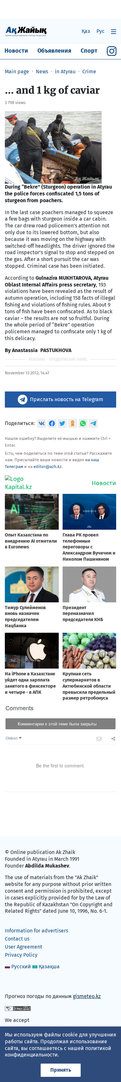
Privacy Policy (21, 955)
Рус (100, 31)
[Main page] (26, 31)
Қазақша (49, 966)
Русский (21, 966)
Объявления (54, 50)
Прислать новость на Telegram (66, 399)
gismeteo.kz (87, 996)
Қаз (86, 31)
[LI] (19, 983)
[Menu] (113, 31)
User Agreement (23, 947)
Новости (16, 50)
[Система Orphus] (18, 1008)
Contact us (17, 939)
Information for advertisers (36, 931)
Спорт (89, 50)
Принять (60, 1070)
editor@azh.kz (48, 466)
